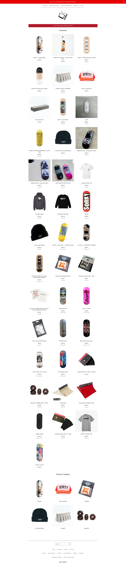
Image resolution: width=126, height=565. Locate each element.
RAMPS (75, 553)
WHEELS (81, 553)
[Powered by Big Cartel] (63, 562)
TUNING (59, 553)
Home (53, 549)
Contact (75, 5)
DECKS (44, 553)
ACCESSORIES (67, 553)
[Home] (63, 15)
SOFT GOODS (51, 553)
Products (45, 5)
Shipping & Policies (54, 5)
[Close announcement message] (124, 2)
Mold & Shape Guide (66, 5)
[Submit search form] (69, 544)
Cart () (81, 5)
